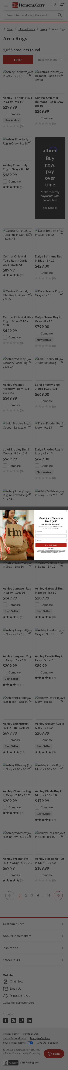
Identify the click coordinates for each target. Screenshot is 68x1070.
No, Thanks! (50, 548)
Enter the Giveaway (51, 545)
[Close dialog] (66, 511)
